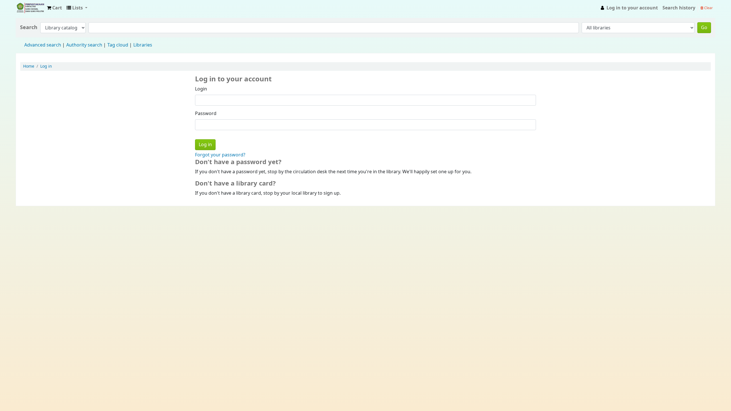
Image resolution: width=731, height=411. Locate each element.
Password (205, 113)
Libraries (142, 45)
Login (201, 89)
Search (28, 27)
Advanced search (42, 45)
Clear (708, 8)
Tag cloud (117, 45)
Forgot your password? (220, 155)
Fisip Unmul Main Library (30, 8)
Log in (46, 66)
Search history (678, 8)
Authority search (84, 45)
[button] (54, 8)
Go (704, 27)
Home (28, 66)
